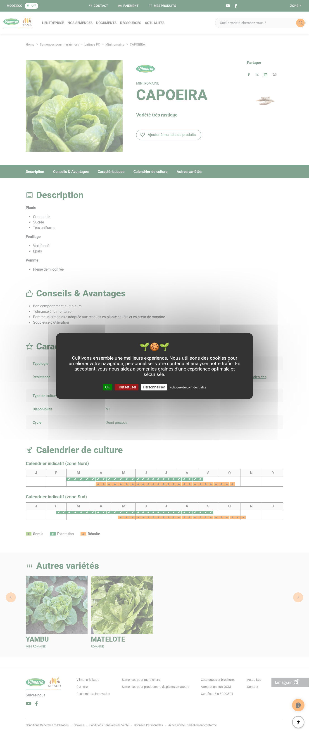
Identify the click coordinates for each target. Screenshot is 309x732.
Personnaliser (154, 387)
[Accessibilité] (298, 722)
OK (107, 387)
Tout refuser (126, 387)
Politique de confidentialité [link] (187, 387)
